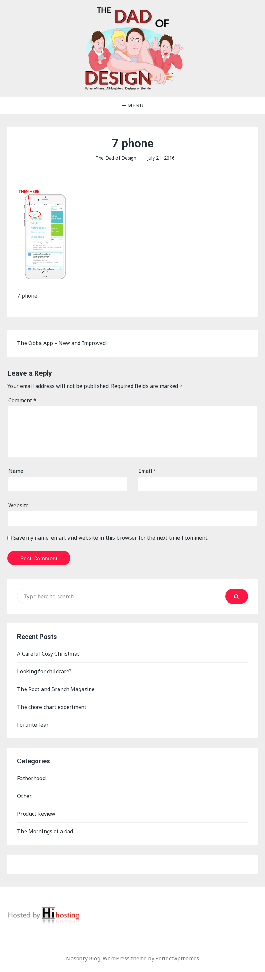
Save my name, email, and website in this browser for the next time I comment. (110, 537)
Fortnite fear (32, 724)
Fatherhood (31, 778)
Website (18, 505)
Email (147, 470)
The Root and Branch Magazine (56, 689)
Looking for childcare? (44, 671)
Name (17, 470)
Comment (22, 400)
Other (24, 795)
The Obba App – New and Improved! (62, 343)
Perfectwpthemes (177, 958)
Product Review (36, 813)
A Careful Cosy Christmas (48, 653)
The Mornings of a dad (45, 831)
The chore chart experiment (51, 706)
